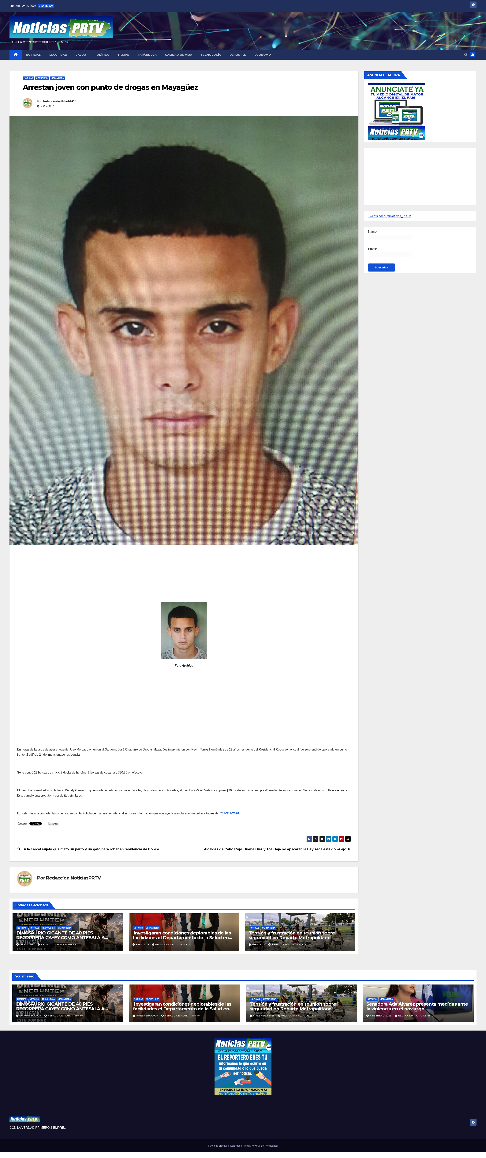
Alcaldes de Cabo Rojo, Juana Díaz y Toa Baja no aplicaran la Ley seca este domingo (275, 849)
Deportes (238, 55)
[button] (465, 54)
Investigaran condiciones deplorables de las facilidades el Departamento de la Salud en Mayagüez (182, 937)
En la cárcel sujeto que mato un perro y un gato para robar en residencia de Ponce (90, 849)
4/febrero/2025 (381, 1015)
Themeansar (271, 1145)
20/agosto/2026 (31, 1015)
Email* (372, 249)
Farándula (147, 55)
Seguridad (58, 55)
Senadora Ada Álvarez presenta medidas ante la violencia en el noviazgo (417, 1006)
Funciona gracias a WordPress (225, 1145)
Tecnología (211, 55)
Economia (263, 55)
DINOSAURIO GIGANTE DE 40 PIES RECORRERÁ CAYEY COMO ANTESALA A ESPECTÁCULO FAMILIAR (60, 937)
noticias (22, 928)
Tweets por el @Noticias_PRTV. (390, 216)
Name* (372, 231)
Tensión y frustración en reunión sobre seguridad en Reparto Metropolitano (292, 935)
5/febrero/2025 (264, 1015)
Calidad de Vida (178, 55)
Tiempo (123, 55)
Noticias (33, 55)
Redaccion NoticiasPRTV (59, 101)
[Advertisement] (131, 575)
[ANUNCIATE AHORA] (396, 111)
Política (102, 55)
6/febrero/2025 (147, 1015)
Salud (81, 55)
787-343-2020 (229, 813)
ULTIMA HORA (57, 78)
